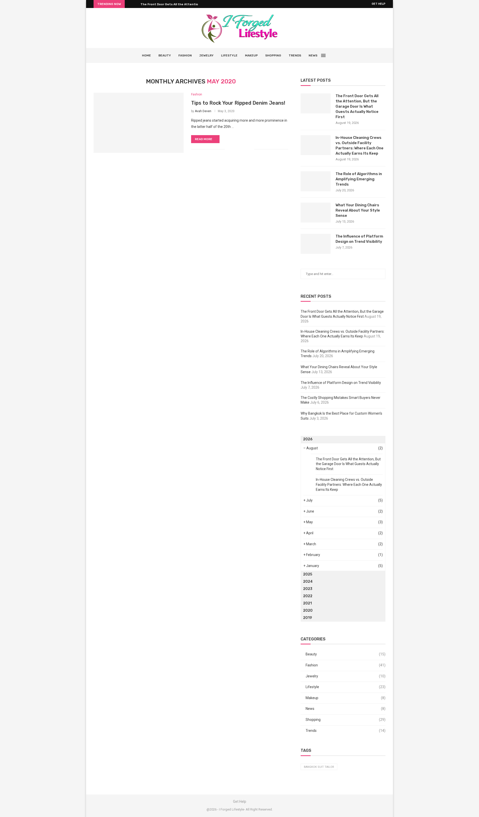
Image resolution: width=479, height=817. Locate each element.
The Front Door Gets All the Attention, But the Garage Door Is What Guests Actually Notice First (357, 106)
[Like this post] (228, 149)
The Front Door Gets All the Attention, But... (175, 4)
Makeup (251, 55)
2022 (307, 596)
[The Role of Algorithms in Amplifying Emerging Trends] (316, 181)
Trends (295, 55)
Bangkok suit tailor (319, 767)
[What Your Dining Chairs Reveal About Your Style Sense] (316, 213)
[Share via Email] (250, 149)
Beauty (164, 55)
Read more (203, 139)
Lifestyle (229, 55)
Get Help (378, 3)
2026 (307, 439)
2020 (308, 610)
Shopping (273, 55)
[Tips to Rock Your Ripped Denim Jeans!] (139, 123)
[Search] (334, 55)
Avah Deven (203, 111)
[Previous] (129, 4)
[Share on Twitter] (240, 149)
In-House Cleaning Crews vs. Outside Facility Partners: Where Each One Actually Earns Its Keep (359, 145)
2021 (307, 603)
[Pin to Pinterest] (245, 149)
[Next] (135, 4)
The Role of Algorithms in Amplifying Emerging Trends (359, 179)
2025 (307, 574)
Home (146, 55)
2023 (307, 589)
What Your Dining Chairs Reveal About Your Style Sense (358, 210)
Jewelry (206, 55)
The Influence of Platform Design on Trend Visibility (359, 239)
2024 (308, 581)
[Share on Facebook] (234, 149)
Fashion (185, 55)
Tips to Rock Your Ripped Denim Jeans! (238, 103)
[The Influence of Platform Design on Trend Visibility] (316, 244)
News (313, 55)
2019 (307, 618)
